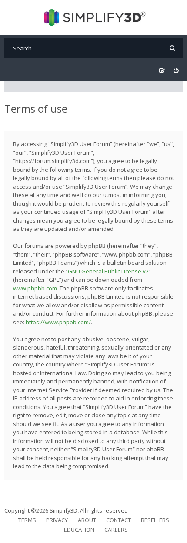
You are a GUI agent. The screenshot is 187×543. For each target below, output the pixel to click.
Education (79, 529)
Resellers (155, 520)
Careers (116, 529)
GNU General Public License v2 (108, 271)
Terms (27, 520)
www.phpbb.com (35, 288)
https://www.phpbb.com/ (58, 322)
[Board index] (94, 17)
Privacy (57, 520)
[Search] (172, 48)
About (87, 520)
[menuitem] (176, 70)
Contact (118, 520)
